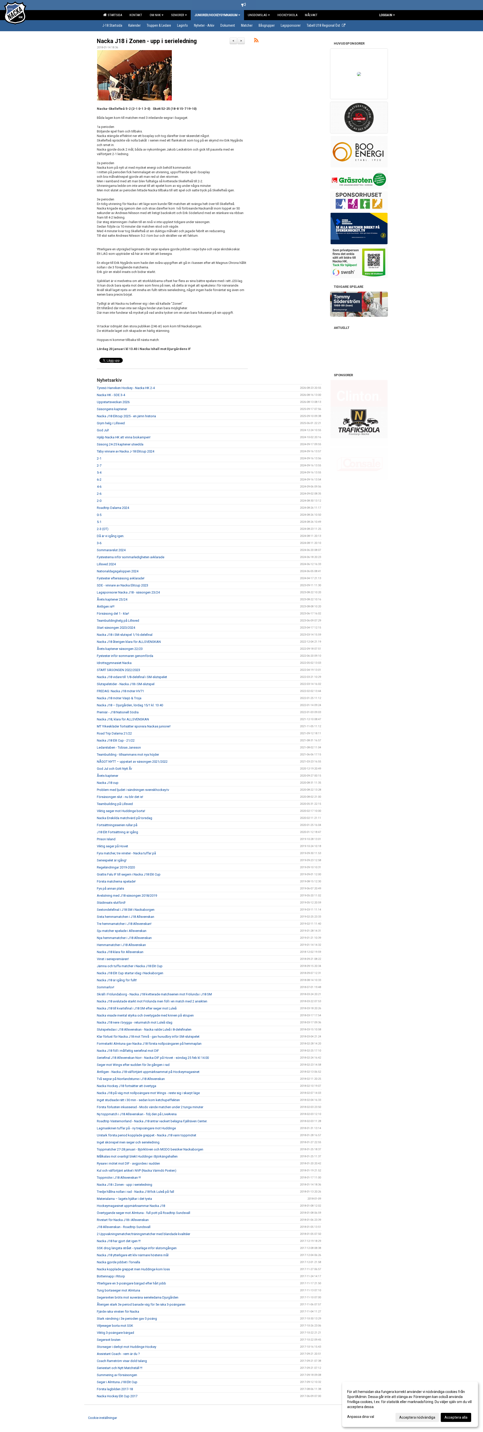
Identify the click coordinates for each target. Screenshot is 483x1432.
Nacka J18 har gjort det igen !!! (119, 1241)
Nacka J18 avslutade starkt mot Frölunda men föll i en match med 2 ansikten (152, 1001)
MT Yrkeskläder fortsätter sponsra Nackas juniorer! (134, 726)
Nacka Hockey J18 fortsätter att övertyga (126, 1086)
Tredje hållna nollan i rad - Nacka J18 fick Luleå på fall (135, 1192)
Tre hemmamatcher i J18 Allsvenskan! (124, 924)
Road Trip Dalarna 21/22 (114, 733)
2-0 (99, 501)
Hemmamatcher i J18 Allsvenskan (121, 945)
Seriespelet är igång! (112, 860)
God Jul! (103, 430)
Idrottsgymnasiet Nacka (114, 663)
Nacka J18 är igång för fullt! (117, 980)
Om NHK (155, 15)
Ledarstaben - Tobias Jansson (119, 747)
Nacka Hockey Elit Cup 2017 (117, 1396)
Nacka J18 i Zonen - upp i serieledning (147, 41)
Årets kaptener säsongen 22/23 (120, 649)
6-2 (99, 479)
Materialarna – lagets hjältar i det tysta (124, 1199)
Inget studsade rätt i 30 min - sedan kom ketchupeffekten (138, 1100)
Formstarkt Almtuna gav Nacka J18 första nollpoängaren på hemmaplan (149, 1043)
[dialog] (410, 1404)
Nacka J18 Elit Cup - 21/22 (116, 740)
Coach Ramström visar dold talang (122, 1361)
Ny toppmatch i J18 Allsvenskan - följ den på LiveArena (137, 1114)
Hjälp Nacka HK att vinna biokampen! (123, 437)
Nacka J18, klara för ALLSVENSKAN (123, 719)
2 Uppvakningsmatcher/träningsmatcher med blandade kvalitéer (143, 1234)
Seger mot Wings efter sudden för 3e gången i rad (133, 1065)
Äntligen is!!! (105, 606)
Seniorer (177, 15)
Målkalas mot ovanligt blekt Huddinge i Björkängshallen (137, 1156)
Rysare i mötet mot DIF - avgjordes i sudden (128, 1163)
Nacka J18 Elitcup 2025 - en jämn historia (126, 416)
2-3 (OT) (102, 529)
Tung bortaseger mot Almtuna (118, 1290)
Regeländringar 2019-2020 (116, 867)
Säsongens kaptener (112, 409)
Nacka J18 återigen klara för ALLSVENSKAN (129, 642)
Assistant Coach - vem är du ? (118, 1354)
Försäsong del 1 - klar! (113, 613)
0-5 (99, 515)
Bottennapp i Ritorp (111, 1276)
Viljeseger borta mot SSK (115, 1326)
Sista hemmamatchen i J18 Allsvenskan (125, 917)
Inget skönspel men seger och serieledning (128, 1142)
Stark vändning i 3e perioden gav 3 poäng (127, 1318)
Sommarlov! (105, 987)
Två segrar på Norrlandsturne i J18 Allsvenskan (131, 1079)
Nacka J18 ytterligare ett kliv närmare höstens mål (133, 1255)
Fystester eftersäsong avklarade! (120, 578)
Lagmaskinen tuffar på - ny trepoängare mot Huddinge (136, 1128)
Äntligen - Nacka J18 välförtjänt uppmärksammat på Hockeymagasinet (148, 1072)
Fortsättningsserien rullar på (117, 825)
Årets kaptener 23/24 (112, 599)
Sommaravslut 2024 (111, 550)
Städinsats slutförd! (111, 902)
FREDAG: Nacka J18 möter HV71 (120, 691)
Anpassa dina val (360, 1417)
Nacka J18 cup (107, 783)
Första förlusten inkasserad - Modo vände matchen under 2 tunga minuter (150, 1107)
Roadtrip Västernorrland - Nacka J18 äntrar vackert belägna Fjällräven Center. (152, 1121)
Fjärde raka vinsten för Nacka (118, 1311)
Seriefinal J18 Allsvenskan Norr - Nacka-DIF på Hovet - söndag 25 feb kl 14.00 (153, 1058)
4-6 (99, 486)
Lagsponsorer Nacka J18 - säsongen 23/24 (128, 592)
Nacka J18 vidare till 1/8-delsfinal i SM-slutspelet (132, 677)
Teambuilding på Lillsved (115, 804)
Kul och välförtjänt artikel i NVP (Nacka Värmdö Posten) (136, 1170)
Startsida (114, 15)
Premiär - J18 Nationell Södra (118, 712)
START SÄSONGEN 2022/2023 (118, 670)
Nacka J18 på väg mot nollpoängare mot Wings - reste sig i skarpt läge (148, 1093)
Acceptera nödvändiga (417, 1417)
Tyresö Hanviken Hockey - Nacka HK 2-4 (126, 388)
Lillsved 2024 (106, 564)
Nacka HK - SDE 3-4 (111, 395)
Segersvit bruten (108, 1340)
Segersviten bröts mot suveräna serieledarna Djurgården (137, 1297)
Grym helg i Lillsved (111, 423)
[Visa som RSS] (256, 41)
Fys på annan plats (110, 888)
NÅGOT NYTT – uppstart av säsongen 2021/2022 (132, 761)
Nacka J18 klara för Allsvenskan (120, 952)
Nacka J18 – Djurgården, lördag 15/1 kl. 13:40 (130, 705)
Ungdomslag (257, 15)
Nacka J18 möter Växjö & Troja (119, 698)
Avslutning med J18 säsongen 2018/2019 (127, 895)
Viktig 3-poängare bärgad (115, 1333)
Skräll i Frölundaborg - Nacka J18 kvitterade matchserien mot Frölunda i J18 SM (154, 994)
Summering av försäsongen (117, 1375)
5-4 (99, 472)
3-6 (99, 543)
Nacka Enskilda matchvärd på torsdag (124, 818)
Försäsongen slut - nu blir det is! (120, 797)
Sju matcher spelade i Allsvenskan (121, 931)
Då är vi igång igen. (110, 536)
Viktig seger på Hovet (112, 846)
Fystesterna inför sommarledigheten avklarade (130, 557)
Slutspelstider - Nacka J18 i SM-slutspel (125, 684)
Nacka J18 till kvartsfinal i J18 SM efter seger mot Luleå (137, 1008)
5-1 (99, 522)
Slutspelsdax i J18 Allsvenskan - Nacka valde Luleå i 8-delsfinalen (144, 1029)
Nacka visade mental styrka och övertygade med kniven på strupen (145, 1015)
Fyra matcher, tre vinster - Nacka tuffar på (126, 853)
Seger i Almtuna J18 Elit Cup (117, 1382)
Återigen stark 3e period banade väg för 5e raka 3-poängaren (141, 1304)
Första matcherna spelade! (116, 881)
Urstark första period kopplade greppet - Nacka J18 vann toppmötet (146, 1135)
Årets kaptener (107, 776)
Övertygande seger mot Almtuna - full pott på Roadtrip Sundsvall (143, 1213)
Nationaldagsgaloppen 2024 (117, 571)
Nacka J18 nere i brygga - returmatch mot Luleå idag (134, 1022)
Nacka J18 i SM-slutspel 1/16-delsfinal (124, 635)
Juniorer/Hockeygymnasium (215, 15)
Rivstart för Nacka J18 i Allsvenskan (123, 1220)
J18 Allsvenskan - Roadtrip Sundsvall (123, 1227)
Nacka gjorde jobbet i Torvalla (118, 1262)
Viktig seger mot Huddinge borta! (121, 811)
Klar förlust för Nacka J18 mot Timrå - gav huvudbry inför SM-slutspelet (148, 1036)
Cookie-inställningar (102, 1418)
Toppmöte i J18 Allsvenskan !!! (119, 1177)
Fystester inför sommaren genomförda (125, 656)
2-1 (99, 458)
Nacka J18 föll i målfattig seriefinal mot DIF (128, 1051)
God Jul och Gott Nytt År (114, 769)
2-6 (99, 494)
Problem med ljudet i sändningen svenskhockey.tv (133, 790)
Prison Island (106, 839)
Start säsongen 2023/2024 (116, 628)
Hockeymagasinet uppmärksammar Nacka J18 (131, 1206)
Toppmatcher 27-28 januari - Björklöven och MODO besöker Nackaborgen (150, 1149)
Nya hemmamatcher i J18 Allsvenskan (124, 938)
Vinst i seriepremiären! (113, 959)
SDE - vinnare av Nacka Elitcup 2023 (122, 585)
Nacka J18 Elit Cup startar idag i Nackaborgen (130, 973)
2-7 (99, 465)
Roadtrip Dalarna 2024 (113, 508)
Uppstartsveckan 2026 (113, 402)
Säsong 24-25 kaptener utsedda (120, 444)
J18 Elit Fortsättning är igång (117, 832)
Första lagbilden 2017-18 (115, 1389)
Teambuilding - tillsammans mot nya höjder (128, 754)
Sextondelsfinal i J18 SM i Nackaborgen (125, 910)
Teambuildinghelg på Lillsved (118, 620)
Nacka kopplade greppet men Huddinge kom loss (133, 1269)
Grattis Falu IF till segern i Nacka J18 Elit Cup (128, 874)
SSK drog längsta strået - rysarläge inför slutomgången (137, 1248)
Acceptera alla (456, 1417)
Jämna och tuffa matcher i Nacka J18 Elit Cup (130, 966)
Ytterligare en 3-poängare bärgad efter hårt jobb (131, 1283)
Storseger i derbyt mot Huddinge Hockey (126, 1347)
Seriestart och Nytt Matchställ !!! (119, 1368)
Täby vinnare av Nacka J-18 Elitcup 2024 (125, 451)
